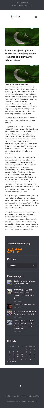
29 (26, 359)
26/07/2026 (18, 286)
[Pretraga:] (22, 265)
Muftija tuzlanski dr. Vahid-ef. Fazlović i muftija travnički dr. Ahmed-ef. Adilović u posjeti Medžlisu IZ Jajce (23, 324)
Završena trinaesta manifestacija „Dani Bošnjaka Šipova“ (25, 282)
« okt (9, 362)
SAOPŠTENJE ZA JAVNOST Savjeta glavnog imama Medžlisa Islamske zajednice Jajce (24, 294)
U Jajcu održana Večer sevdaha (24, 304)
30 (30, 359)
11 (9, 354)
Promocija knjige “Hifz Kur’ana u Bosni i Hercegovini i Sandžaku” (25, 312)
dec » (14, 362)
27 (18, 359)
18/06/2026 (18, 317)
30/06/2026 (18, 301)
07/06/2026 (18, 331)
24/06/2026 (18, 307)
